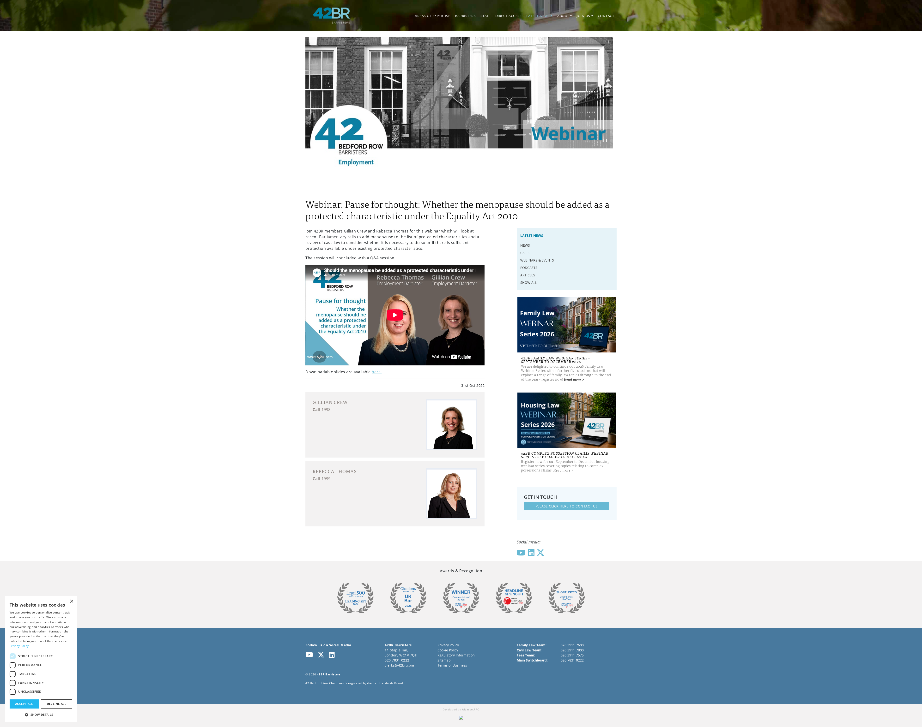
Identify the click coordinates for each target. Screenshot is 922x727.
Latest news (538, 15)
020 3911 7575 (572, 655)
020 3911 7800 (572, 650)
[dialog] (41, 659)
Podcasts (528, 267)
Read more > (574, 379)
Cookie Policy (447, 650)
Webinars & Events (537, 260)
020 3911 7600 (572, 645)
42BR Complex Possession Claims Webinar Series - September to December (564, 455)
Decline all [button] (56, 704)
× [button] (71, 601)
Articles (527, 275)
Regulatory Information (456, 655)
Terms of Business (452, 665)
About (563, 15)
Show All (528, 282)
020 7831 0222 (397, 660)
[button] (41, 714)
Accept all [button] (24, 704)
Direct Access (508, 15)
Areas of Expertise (432, 15)
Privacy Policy (448, 645)
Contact (606, 15)
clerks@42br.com (399, 665)
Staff (485, 15)
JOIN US (583, 15)
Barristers (465, 15)
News (525, 245)
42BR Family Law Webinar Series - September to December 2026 (555, 359)
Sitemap (444, 660)
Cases (525, 252)
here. (377, 372)
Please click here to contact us (567, 506)
